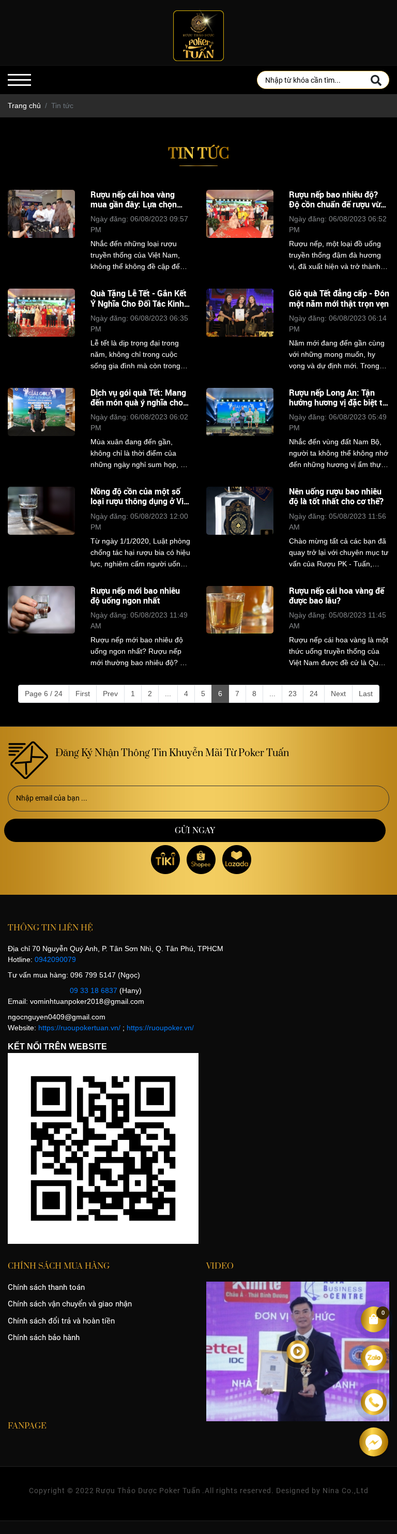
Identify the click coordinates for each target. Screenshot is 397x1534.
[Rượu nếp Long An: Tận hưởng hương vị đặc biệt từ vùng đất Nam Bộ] (239, 429)
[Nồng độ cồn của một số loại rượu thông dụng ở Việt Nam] (41, 528)
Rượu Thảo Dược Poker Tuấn (148, 1490)
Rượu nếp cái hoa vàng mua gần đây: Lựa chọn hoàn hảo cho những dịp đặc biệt (134, 199)
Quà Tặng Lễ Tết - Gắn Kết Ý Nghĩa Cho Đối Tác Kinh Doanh (138, 298)
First (82, 693)
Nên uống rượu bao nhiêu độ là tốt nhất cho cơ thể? (336, 496)
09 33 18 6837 (93, 990)
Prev (110, 693)
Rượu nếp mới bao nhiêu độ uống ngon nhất (135, 596)
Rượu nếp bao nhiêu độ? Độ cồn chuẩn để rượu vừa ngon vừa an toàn (337, 199)
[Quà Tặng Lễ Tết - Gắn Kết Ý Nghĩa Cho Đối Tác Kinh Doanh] (41, 330)
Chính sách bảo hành (44, 1337)
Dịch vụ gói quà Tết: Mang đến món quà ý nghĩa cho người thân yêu (138, 398)
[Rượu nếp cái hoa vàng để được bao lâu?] (239, 627)
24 (314, 693)
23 (292, 693)
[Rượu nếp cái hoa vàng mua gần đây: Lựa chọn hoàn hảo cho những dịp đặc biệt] (41, 231)
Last (366, 693)
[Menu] (19, 80)
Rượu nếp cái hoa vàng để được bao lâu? (336, 596)
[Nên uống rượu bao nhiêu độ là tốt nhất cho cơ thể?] (239, 528)
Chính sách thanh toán (46, 1287)
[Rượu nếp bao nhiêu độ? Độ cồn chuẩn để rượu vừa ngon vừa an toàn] (239, 231)
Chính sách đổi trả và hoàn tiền (61, 1321)
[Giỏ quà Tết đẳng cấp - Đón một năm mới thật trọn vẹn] (239, 330)
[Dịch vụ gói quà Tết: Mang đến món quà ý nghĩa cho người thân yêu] (41, 429)
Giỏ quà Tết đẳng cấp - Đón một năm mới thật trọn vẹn (339, 298)
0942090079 (55, 959)
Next (338, 693)
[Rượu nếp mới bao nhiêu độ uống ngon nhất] (41, 627)
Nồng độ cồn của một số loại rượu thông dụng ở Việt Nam (140, 496)
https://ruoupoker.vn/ (160, 1028)
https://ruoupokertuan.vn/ (79, 1028)
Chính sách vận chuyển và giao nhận (70, 1304)
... (168, 693)
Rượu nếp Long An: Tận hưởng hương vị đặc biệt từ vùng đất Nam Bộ (338, 398)
